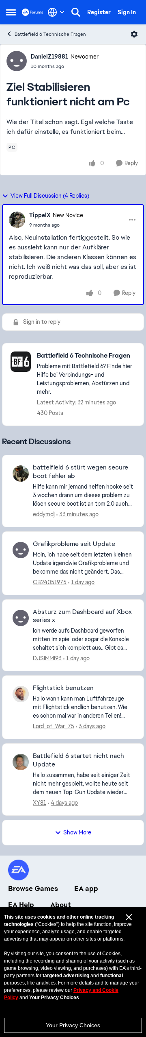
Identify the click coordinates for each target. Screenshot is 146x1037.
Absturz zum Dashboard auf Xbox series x (82, 616)
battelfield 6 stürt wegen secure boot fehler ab (80, 471)
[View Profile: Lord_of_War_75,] (21, 694)
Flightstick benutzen (63, 688)
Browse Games (33, 888)
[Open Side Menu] (11, 12)
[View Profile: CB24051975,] (21, 550)
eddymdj (44, 514)
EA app (86, 888)
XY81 (39, 802)
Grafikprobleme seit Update (74, 544)
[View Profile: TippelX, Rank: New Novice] (17, 220)
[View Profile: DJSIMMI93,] (21, 618)
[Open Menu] (134, 34)
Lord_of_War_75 (53, 726)
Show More (77, 832)
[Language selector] (56, 12)
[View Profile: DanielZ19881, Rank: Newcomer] (16, 61)
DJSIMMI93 (47, 658)
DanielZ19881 (50, 56)
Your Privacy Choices (73, 1025)
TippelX (40, 215)
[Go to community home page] (32, 12)
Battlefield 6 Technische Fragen (50, 34)
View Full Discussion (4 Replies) (50, 195)
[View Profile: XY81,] (21, 762)
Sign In (127, 12)
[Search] (76, 12)
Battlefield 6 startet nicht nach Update (78, 760)
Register (99, 12)
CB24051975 (50, 582)
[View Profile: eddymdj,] (21, 473)
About (60, 904)
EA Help (21, 904)
